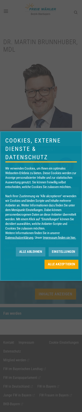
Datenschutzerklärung (19, 237)
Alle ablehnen (30, 252)
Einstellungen (63, 252)
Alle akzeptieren (61, 264)
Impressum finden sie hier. (59, 237)
